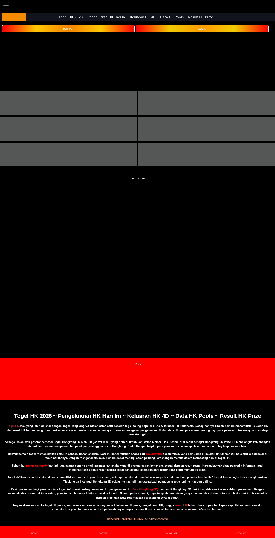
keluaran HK (154, 453)
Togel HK (13, 426)
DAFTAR (68, 28)
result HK (181, 505)
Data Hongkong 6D (144, 489)
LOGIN (202, 28)
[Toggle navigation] (6, 7)
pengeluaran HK (36, 465)
